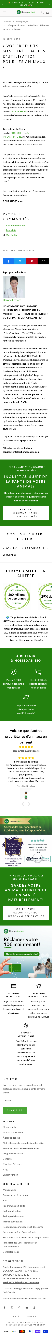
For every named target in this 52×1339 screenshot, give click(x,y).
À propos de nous (11, 1137)
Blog (5, 1169)
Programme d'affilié (13, 1153)
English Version (10, 1174)
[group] (26, 952)
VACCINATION (19, 111)
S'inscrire (14, 1110)
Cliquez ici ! (26, 6)
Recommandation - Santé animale (19, 1232)
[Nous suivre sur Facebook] (4, 1307)
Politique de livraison (13, 1216)
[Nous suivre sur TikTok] (34, 1307)
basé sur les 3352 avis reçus (26, 750)
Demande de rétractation (15, 1195)
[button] (24, 804)
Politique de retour (12, 1211)
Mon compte (9, 1189)
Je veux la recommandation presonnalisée (26, 513)
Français (31, 1316)
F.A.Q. (6, 1200)
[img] (26, 747)
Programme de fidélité (14, 1205)
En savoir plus (9, 554)
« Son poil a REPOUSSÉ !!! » (25, 548)
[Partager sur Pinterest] (32, 261)
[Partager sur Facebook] (8, 261)
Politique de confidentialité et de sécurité (23, 1226)
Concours (7, 1158)
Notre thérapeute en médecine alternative (23, 1142)
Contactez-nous (11, 1251)
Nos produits (9, 1127)
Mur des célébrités (12, 1164)
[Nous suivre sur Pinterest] (19, 1307)
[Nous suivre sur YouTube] (26, 1307)
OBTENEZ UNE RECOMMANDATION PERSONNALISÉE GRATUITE (26, 913)
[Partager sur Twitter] (20, 261)
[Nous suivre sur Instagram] (11, 1307)
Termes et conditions (13, 1221)
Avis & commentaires (13, 1132)
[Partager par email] (43, 261)
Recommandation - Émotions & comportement (26, 1237)
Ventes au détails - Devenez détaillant (21, 1148)
